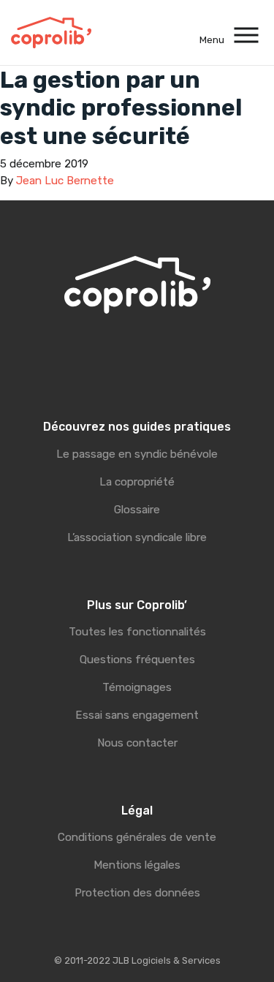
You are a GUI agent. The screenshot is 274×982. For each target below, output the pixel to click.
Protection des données (137, 892)
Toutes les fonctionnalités (137, 631)
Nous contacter (137, 742)
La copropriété (137, 481)
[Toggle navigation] (246, 32)
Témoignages (137, 687)
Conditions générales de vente (137, 837)
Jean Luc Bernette (65, 180)
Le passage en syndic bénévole (137, 454)
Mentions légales (137, 865)
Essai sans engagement (137, 715)
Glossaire (137, 509)
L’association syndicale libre (137, 537)
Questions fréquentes (137, 659)
